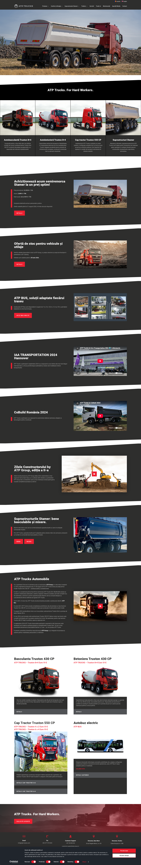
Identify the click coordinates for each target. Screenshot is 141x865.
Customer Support (70, 840)
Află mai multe (23, 315)
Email (24, 840)
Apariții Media (116, 6)
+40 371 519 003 (47, 843)
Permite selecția (124, 855)
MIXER (29, 541)
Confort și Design (56, 6)
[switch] (48, 861)
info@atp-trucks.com (24, 843)
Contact (124, 6)
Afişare (84, 861)
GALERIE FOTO (80, 769)
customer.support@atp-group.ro (70, 846)
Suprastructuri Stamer (71, 6)
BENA (19, 541)
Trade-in (98, 6)
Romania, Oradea (117, 841)
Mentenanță (106, 6)
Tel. (47, 840)
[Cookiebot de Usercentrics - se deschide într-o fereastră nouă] (14, 862)
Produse (44, 6)
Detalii (19, 213)
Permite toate (124, 850)
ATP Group (22, 470)
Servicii (92, 6)
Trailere (83, 6)
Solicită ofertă (23, 821)
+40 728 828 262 (70, 843)
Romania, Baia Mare (94, 841)
